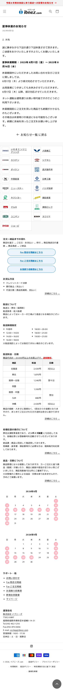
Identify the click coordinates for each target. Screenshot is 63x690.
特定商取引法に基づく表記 (44, 666)
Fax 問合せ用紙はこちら (31, 252)
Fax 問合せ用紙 (13, 582)
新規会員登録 (13, 594)
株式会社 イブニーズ (12, 614)
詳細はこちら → (52, 293)
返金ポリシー (33, 661)
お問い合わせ (13, 577)
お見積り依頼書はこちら (31, 269)
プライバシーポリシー (51, 661)
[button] (4, 11)
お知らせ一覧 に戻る (34, 135)
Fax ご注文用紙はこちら (31, 260)
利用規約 (14, 666)
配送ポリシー (25, 666)
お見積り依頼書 (14, 590)
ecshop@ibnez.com (19, 630)
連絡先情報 (32, 671)
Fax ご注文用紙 (13, 586)
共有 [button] (7, 39)
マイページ (11, 598)
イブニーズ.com (16, 661)
